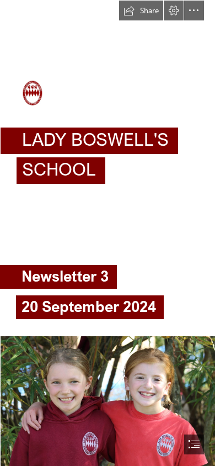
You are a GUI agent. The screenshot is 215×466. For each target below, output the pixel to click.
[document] (107, 233)
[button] (141, 10)
